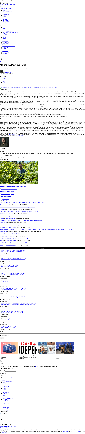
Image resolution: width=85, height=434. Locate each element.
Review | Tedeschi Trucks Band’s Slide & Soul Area (12, 233)
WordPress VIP (4, 432)
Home (3, 27)
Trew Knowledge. (76, 431)
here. (12, 377)
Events (4, 16)
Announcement (3, 222)
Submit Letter (5, 410)
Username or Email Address (6, 368)
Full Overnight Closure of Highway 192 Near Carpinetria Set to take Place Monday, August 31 (22, 220)
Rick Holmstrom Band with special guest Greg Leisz (13, 297)
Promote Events (6, 403)
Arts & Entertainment (7, 11)
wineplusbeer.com (73, 132)
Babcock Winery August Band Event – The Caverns (13, 259)
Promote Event (6, 386)
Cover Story (5, 393)
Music (1, 236)
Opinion (4, 15)
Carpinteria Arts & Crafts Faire (8, 327)
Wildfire (2, 209)
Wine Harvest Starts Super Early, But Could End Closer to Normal (13, 186)
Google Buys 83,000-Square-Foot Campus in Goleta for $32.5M (15, 225)
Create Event (5, 52)
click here (65, 431)
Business (2, 240)
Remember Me (4, 373)
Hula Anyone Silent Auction (7, 281)
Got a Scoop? (9, 8)
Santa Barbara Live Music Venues (10, 32)
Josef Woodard (8, 236)
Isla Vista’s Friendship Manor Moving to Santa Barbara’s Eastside (15, 216)
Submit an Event (4, 4)
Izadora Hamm (12, 227)
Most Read (5, 200)
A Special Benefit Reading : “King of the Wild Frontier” (13, 289)
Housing (2, 218)
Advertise (4, 48)
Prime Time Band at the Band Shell (9, 266)
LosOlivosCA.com (12, 134)
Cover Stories (5, 43)
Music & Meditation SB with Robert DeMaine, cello (12, 251)
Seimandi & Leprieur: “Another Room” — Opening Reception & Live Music (18, 304)
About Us (4, 49)
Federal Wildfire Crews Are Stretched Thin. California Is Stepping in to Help (17, 207)
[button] (9, 351)
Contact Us (5, 51)
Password (2, 370)
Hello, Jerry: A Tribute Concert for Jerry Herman (12, 274)
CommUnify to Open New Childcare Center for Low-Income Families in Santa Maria (19, 211)
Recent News (5, 199)
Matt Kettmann (8, 72)
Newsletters (12, 4)
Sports (4, 18)
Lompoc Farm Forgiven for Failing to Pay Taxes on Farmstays (14, 238)
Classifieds (5, 23)
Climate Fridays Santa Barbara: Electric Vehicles (12, 312)
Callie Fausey (10, 213)
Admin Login (5, 411)
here (36, 366)
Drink (1, 61)
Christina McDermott (10, 218)
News (3, 10)
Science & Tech (3, 227)
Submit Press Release (7, 398)
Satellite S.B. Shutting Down (5, 196)
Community (3, 213)
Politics (2, 204)
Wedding (4, 44)
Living (3, 13)
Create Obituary (6, 408)
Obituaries (4, 19)
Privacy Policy (3, 427)
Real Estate (5, 20)
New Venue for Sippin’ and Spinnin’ (7, 191)
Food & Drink (5, 14)
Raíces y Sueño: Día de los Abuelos (9, 319)
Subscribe (3, 8)
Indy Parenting (5, 21)
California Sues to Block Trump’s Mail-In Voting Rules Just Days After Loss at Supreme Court (22, 202)
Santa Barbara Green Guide (8, 46)
